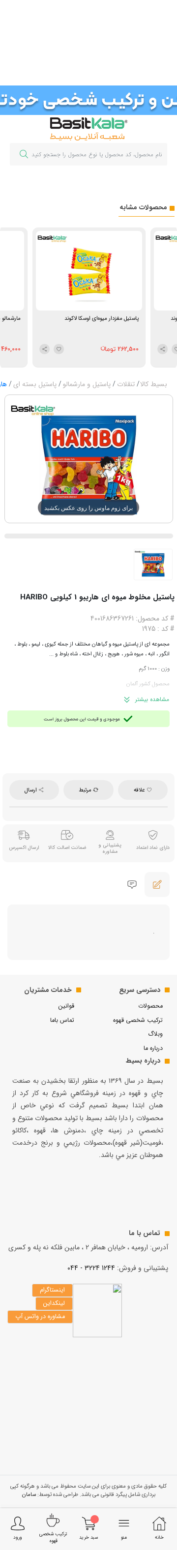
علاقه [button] (140, 790)
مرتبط (86, 790)
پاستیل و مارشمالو (87, 384)
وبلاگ (155, 1034)
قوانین (66, 1006)
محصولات (150, 1006)
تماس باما (62, 1020)
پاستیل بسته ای (35, 384)
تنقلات (126, 384)
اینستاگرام (52, 1290)
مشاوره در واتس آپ (40, 1317)
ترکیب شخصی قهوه (138, 1020)
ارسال (31, 790)
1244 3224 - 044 (91, 1268)
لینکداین (54, 1303)
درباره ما (153, 1048)
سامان (29, 1494)
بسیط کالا (153, 384)
